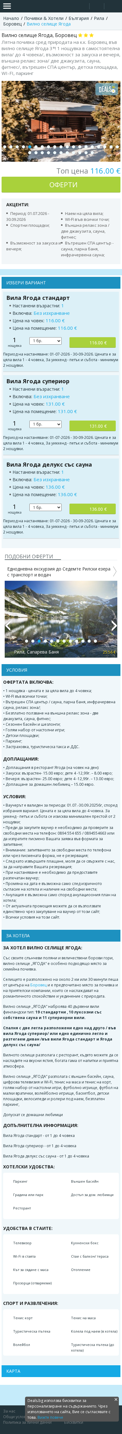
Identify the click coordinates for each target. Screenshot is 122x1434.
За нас (9, 1411)
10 (61, 146)
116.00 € (98, 343)
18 (111, 146)
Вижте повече (50, 1417)
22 (42, 152)
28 (79, 152)
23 (48, 152)
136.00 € (98, 509)
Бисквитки (73, 1422)
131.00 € (98, 426)
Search (82, 6)
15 (92, 146)
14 (86, 146)
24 (54, 152)
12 (73, 146)
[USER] (97, 7)
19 (117, 146)
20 (29, 152)
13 (79, 146)
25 (61, 152)
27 (73, 152)
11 (67, 146)
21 (36, 152)
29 (86, 152)
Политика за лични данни (27, 1422)
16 (98, 146)
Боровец (38, 985)
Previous (7, 628)
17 (104, 146)
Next (114, 628)
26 (67, 152)
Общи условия (17, 1416)
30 (92, 152)
